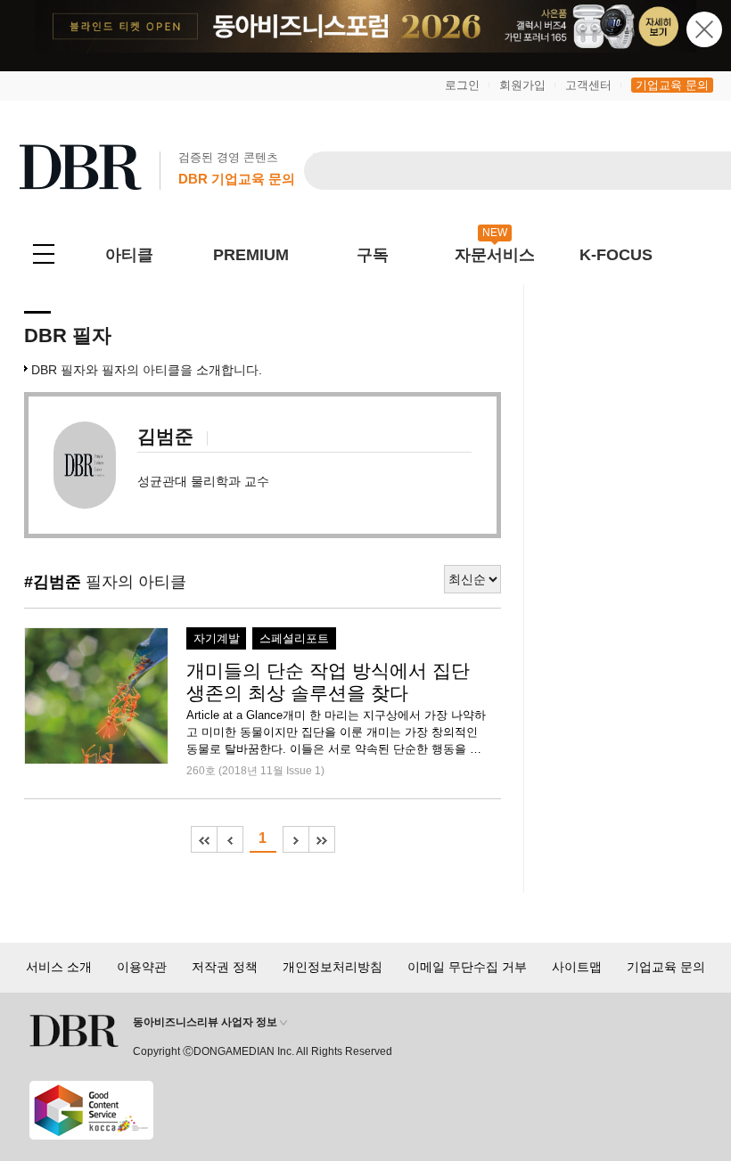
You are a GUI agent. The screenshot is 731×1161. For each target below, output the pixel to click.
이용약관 (142, 967)
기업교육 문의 (672, 85)
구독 (373, 255)
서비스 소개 (59, 967)
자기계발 (216, 639)
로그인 (462, 85)
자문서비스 (495, 255)
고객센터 (588, 85)
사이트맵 (577, 967)
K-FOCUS (616, 255)
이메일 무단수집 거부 (467, 967)
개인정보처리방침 (332, 967)
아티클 (129, 255)
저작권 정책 (225, 967)
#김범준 (52, 582)
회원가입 (522, 85)
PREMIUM (251, 255)
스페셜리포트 (294, 639)
